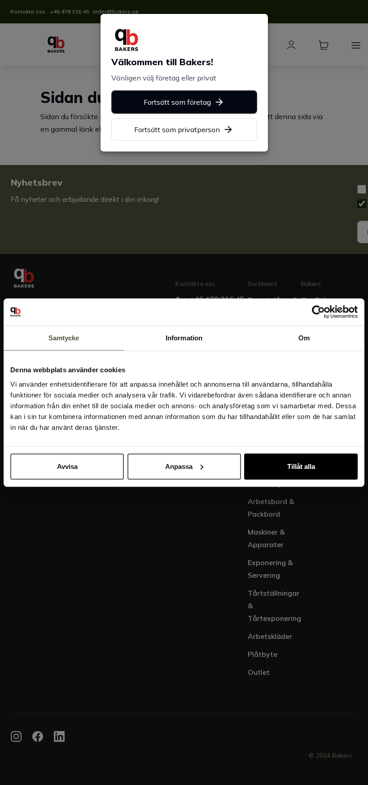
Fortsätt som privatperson (177, 129)
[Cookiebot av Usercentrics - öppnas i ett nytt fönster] (318, 312)
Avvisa (67, 466)
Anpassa (179, 466)
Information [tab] (184, 338)
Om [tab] (304, 338)
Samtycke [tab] (63, 338)
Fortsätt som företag (177, 102)
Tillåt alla (301, 466)
